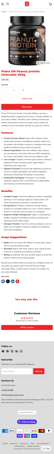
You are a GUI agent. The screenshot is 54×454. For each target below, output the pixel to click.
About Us (13, 443)
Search (5, 443)
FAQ (32, 443)
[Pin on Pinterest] (17, 281)
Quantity (4, 85)
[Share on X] (8, 281)
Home (3, 12)
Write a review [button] (27, 327)
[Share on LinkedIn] (13, 281)
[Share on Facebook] (3, 281)
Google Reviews (33, 446)
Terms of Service (43, 443)
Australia (26, 412)
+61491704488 (7, 390)
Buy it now (27, 107)
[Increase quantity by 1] (23, 90)
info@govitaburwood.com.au (12, 395)
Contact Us (24, 443)
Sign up (38, 371)
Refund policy (20, 446)
